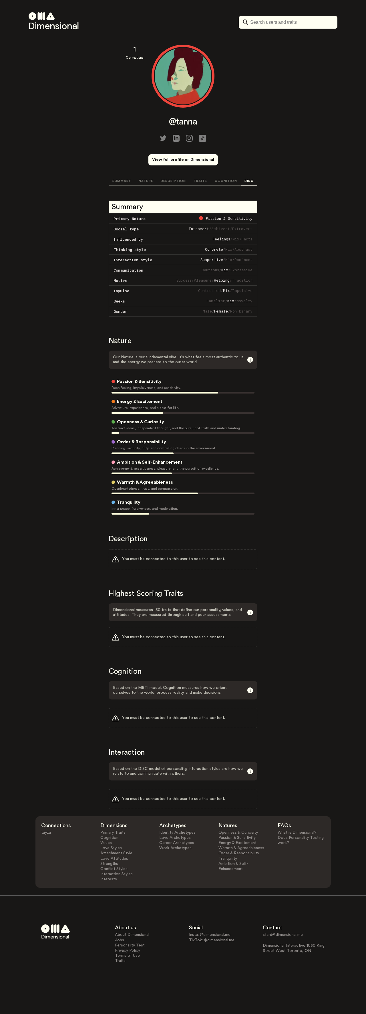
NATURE (146, 181)
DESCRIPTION (173, 181)
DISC (248, 181)
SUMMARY (121, 181)
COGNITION (226, 181)
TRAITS (200, 181)
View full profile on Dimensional (183, 160)
